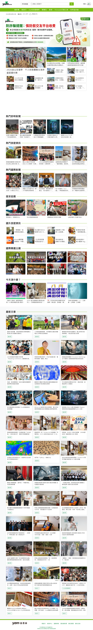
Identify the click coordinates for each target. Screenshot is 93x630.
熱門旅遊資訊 (13, 143)
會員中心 (49, 623)
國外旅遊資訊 (13, 223)
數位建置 (71, 623)
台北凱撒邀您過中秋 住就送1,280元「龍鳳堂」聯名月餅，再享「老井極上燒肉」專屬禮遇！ (74, 509)
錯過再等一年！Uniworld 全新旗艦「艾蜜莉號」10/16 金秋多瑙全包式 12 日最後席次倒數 (46, 434)
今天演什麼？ (13, 279)
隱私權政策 (64, 623)
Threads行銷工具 (61, 10)
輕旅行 (24, 10)
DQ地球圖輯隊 (34, 10)
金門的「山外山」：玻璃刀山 (43, 457)
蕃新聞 (16, 10)
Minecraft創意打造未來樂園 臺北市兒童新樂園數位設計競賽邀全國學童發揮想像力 (46, 408)
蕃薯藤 (6, 4)
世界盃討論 (74, 10)
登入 (84, 4)
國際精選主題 (13, 248)
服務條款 (56, 623)
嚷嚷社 (44, 10)
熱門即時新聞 (13, 116)
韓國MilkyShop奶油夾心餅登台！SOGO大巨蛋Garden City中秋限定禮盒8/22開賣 (18, 610)
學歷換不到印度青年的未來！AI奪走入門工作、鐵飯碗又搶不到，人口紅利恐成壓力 (74, 585)
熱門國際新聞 (13, 169)
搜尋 (50, 10)
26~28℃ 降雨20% (30, 14)
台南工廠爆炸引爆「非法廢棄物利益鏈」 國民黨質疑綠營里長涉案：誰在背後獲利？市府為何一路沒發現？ (19, 559)
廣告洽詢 (77, 623)
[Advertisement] (46, 103)
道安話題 (11, 196)
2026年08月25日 (11, 14)
